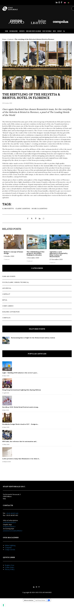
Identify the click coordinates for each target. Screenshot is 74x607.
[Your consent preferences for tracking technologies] (3, 605)
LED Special (6, 288)
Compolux (6, 318)
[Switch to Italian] (68, 2)
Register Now (9, 565)
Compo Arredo (7, 306)
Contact (59, 31)
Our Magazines (13, 31)
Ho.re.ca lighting (39, 208)
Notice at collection (28, 600)
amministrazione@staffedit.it (12, 531)
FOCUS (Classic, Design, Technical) (15, 282)
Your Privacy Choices (40, 600)
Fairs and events (8, 276)
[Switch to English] (65, 2)
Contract (10, 39)
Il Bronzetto (8, 208)
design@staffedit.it (9, 526)
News (54, 31)
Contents (22, 31)
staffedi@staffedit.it (9, 522)
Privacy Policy (9, 569)
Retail (4, 300)
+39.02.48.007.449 (12, 513)
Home (6, 31)
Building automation (10, 312)
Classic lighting (22, 208)
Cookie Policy (9, 567)
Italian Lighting (10, 545)
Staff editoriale (47, 31)
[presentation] (6, 64)
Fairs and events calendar (33, 31)
